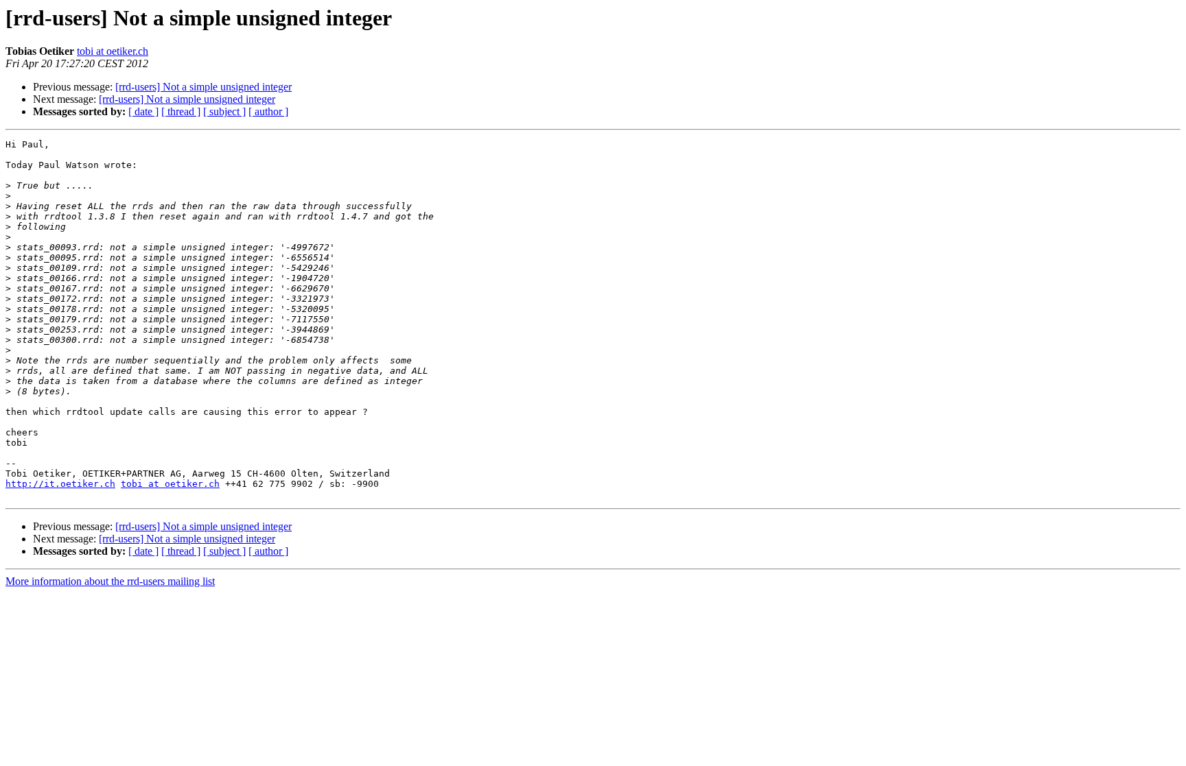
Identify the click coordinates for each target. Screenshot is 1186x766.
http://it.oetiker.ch (60, 484)
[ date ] (143, 111)
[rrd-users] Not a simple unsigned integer (203, 87)
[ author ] (268, 111)
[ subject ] (224, 111)
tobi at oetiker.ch (112, 51)
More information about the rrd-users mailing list (110, 581)
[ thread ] (180, 111)
